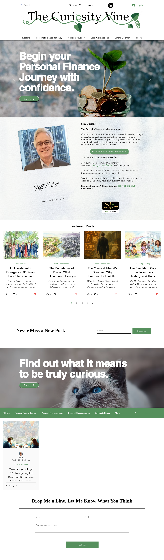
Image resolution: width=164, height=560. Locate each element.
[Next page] (98, 303)
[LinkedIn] (110, 5)
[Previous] (14, 78)
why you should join (102, 165)
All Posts (6, 413)
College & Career (102, 413)
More (117, 413)
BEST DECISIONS (126, 186)
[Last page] (103, 303)
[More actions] (35, 454)
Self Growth (21, 263)
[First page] (60, 303)
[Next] (150, 78)
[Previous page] (66, 303)
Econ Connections (61, 263)
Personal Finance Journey (26, 413)
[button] (136, 413)
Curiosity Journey (143, 263)
